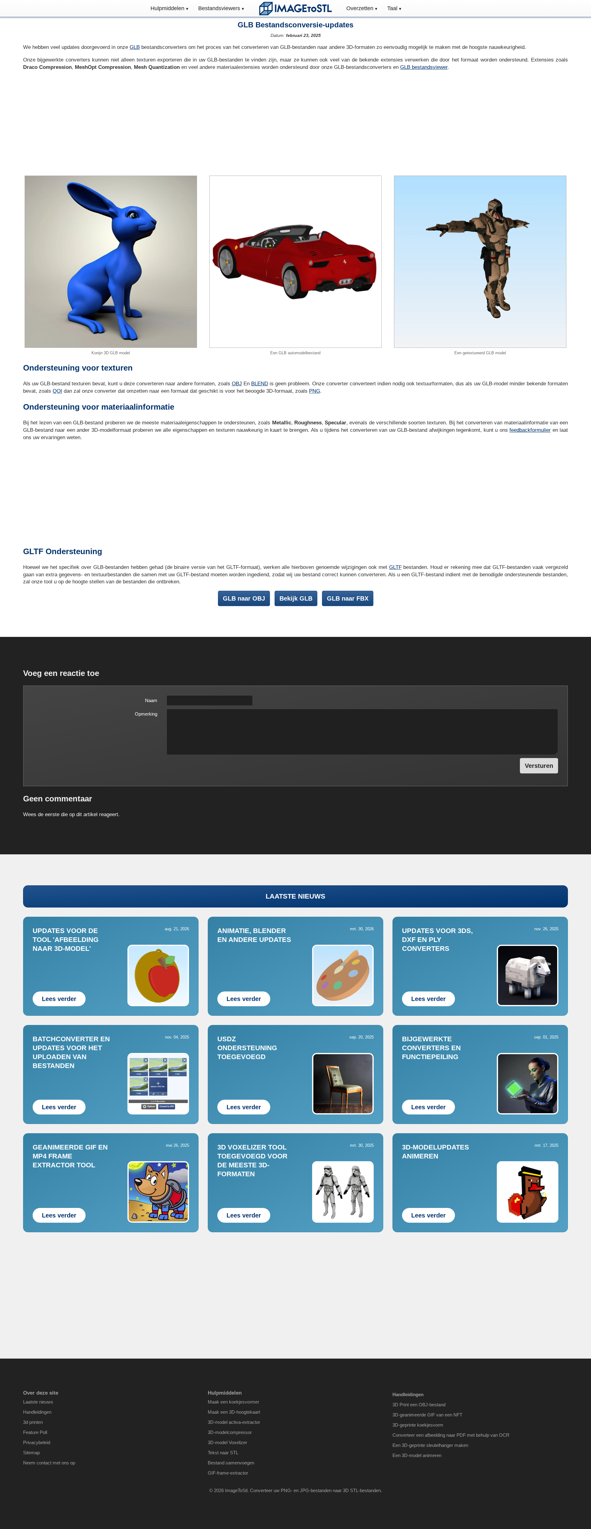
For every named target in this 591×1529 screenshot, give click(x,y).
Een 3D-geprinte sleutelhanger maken (430, 1445)
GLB (135, 47)
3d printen (33, 1422)
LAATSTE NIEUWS (295, 896)
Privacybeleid (36, 1442)
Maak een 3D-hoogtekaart (234, 1412)
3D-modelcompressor (230, 1432)
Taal (392, 8)
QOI (57, 391)
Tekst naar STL (223, 1452)
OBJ (237, 384)
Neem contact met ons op (49, 1462)
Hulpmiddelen (167, 8)
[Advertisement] (295, 123)
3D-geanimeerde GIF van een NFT (427, 1414)
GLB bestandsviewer (424, 67)
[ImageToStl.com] (295, 8)
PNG (314, 391)
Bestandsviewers (219, 8)
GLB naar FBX (347, 598)
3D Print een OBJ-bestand (418, 1404)
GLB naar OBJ (244, 598)
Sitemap (31, 1452)
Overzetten (359, 8)
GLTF (395, 567)
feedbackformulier (530, 430)
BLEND (259, 384)
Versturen (539, 765)
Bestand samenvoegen (231, 1462)
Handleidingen (37, 1412)
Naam (151, 700)
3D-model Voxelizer (227, 1442)
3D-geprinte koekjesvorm (417, 1425)
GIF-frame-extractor (228, 1472)
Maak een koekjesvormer (233, 1401)
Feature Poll (35, 1432)
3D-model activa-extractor (234, 1422)
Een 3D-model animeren (416, 1455)
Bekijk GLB (295, 598)
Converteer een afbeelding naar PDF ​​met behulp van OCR (450, 1435)
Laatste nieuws (38, 1401)
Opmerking (146, 714)
